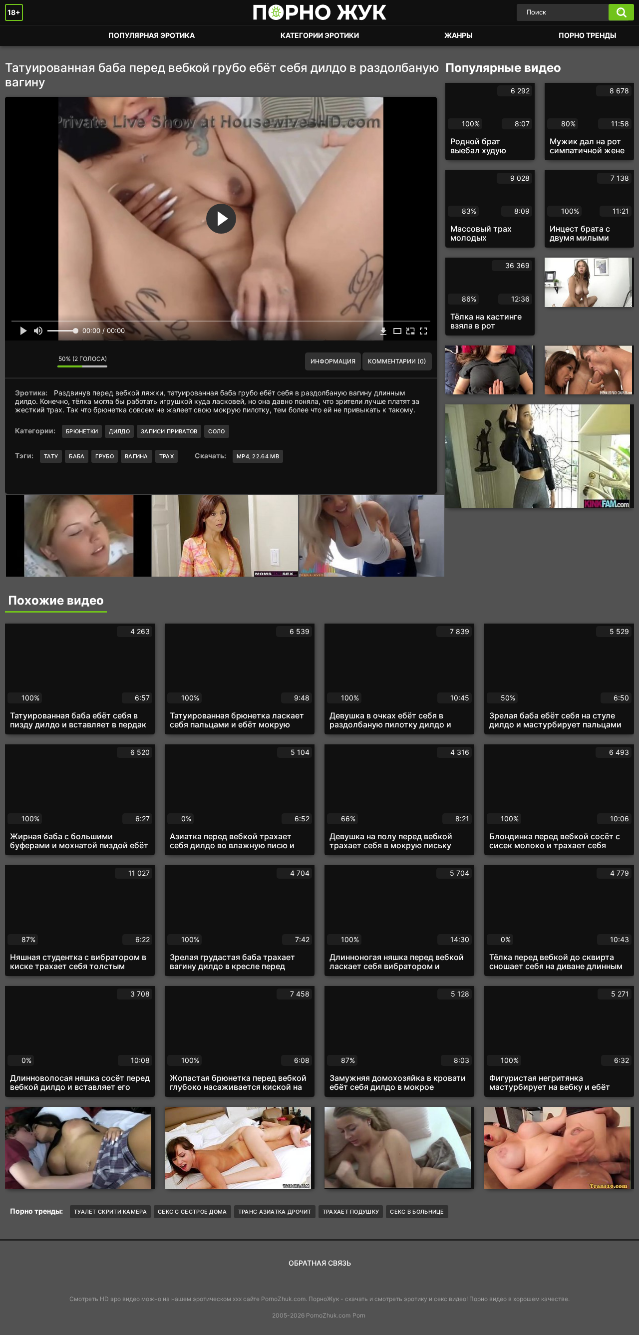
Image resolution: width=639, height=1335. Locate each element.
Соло (216, 431)
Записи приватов (169, 431)
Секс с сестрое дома (192, 1211)
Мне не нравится (42, 361)
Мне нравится (20, 361)
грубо (104, 456)
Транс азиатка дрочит (275, 1211)
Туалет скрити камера (110, 1211)
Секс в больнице (417, 1211)
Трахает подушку (350, 1211)
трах (166, 456)
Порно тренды (588, 35)
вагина (136, 456)
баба (76, 456)
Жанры (458, 35)
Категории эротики (320, 35)
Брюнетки (82, 431)
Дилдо (119, 431)
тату (51, 456)
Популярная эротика (151, 35)
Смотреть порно (22, 35)
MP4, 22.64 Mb (258, 456)
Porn (358, 1315)
